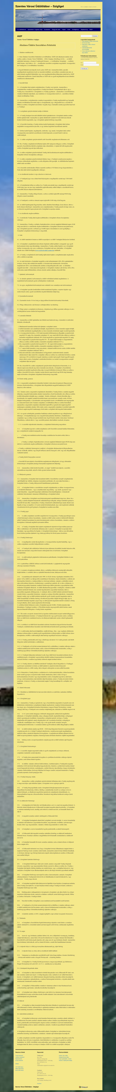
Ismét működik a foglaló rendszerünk (90, 41)
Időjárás (17, 1063)
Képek (64, 29)
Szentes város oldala (63, 1055)
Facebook (39, 1083)
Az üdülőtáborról (21, 29)
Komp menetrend (19, 1060)
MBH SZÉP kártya (19, 1068)
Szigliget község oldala (64, 1057)
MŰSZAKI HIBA (86, 43)
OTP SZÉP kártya (19, 1067)
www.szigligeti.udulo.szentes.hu (44, 250)
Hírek (68, 29)
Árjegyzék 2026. (56, 29)
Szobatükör (47, 29)
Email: (82, 65)
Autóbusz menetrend (19, 1057)
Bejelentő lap (84, 29)
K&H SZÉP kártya (19, 1070)
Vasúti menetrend (19, 1055)
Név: (82, 62)
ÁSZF (91, 29)
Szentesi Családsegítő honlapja (65, 1060)
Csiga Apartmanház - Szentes (65, 1058)
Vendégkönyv (75, 29)
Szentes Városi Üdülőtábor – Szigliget (39, 6)
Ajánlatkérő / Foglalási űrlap (35, 29)
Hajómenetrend (18, 1058)
